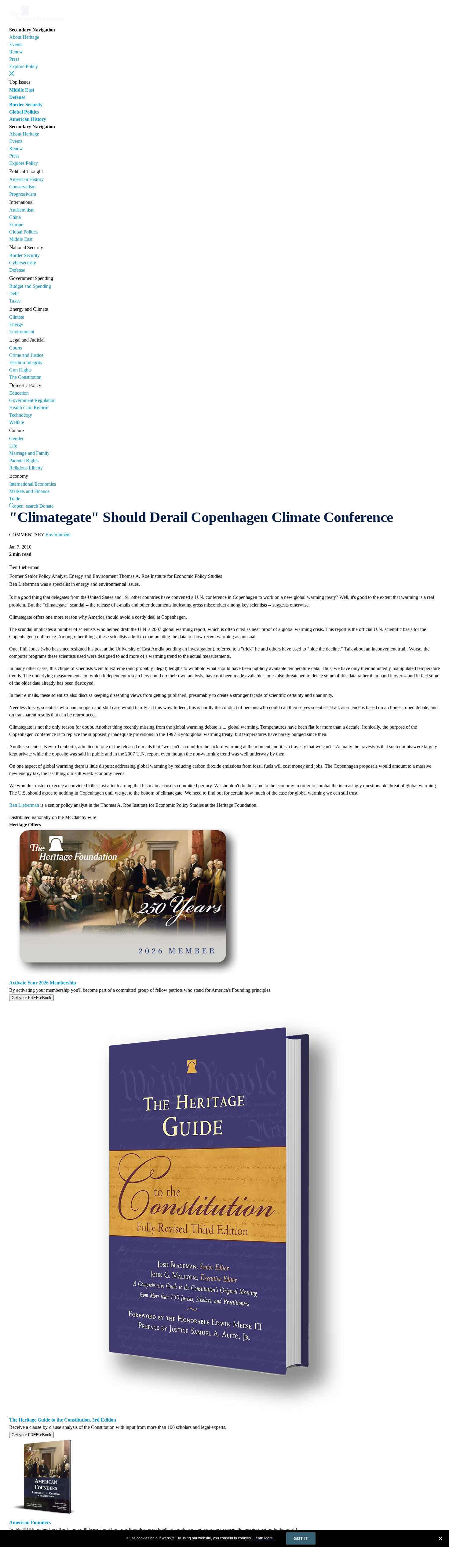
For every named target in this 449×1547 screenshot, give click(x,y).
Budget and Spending (30, 286)
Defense (17, 97)
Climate (16, 317)
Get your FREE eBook (31, 997)
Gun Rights (20, 369)
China (15, 217)
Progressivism (22, 194)
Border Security (25, 104)
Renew (16, 51)
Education (19, 393)
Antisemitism (22, 209)
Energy (16, 324)
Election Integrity (25, 362)
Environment (21, 331)
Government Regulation (32, 400)
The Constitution (25, 377)
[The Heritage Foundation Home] (36, 22)
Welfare (16, 422)
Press (14, 59)
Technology (20, 415)
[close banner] (440, 1539)
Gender (16, 438)
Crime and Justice (26, 355)
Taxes (14, 300)
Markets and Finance (29, 491)
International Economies (32, 484)
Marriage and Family (29, 453)
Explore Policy (23, 66)
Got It (301, 1538)
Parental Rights (23, 460)
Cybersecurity (22, 262)
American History (27, 119)
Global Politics (24, 111)
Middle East (21, 89)
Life (13, 445)
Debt (14, 293)
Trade (14, 498)
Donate (46, 506)
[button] (11, 73)
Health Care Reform (28, 407)
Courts (15, 347)
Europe (16, 224)
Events (15, 44)
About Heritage (24, 37)
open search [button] (26, 505)
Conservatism (22, 186)
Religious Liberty (26, 467)
